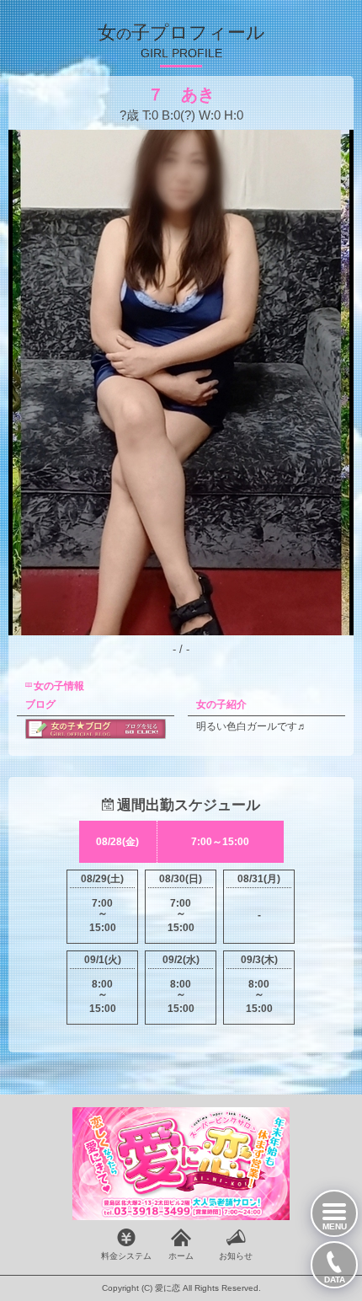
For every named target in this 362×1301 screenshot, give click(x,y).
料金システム (126, 1256)
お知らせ (236, 1256)
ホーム (181, 1256)
